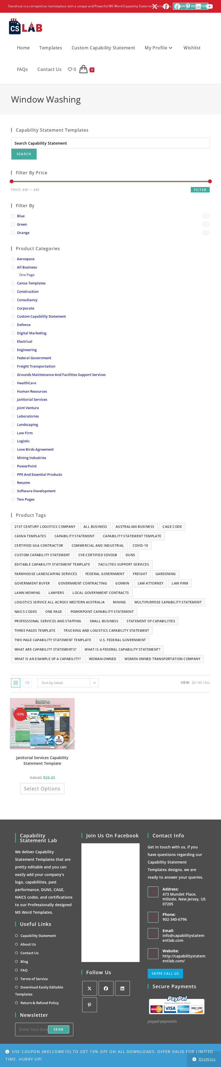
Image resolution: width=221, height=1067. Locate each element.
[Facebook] (106, 988)
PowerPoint (27, 466)
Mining (119, 602)
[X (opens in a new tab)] (154, 6)
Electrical (24, 341)
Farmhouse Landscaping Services (46, 574)
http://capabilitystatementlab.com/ (184, 958)
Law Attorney (151, 583)
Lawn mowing (27, 592)
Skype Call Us (165, 973)
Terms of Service (34, 978)
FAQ (23, 970)
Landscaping (27, 424)
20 (193, 682)
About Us (28, 944)
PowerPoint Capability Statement (102, 611)
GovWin (122, 583)
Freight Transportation (36, 366)
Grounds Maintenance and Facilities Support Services (61, 374)
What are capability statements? (45, 649)
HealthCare (26, 382)
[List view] (27, 682)
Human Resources (32, 391)
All (207, 682)
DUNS (130, 555)
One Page (26, 274)
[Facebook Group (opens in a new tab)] (177, 6)
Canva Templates (31, 283)
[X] (89, 988)
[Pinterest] (89, 1004)
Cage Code (172, 526)
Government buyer (32, 583)
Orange (23, 232)
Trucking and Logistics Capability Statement (106, 630)
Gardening (166, 574)
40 (200, 682)
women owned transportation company (162, 659)
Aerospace (25, 258)
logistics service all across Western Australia (60, 602)
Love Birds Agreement (35, 449)
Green (22, 224)
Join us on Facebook (112, 835)
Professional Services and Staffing (48, 621)
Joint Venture (28, 407)
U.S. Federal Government (122, 640)
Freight (140, 574)
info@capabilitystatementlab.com (183, 938)
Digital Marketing (31, 333)
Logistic (23, 441)
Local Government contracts (100, 592)
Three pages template (35, 630)
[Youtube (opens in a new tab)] (208, 6)
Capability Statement (74, 536)
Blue (21, 215)
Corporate (25, 308)
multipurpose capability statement (168, 602)
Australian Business (135, 526)
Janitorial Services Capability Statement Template (42, 760)
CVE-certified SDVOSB (97, 555)
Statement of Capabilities (151, 621)
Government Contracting (82, 583)
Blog (24, 961)
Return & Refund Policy (39, 1002)
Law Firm (25, 432)
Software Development (36, 490)
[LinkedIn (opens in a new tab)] (198, 6)
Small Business (104, 621)
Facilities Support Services (123, 564)
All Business (27, 267)
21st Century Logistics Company (45, 526)
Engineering (27, 349)
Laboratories (28, 416)
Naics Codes (26, 611)
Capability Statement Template (132, 536)
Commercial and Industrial (98, 545)
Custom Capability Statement (41, 316)
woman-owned (102, 659)
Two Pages (25, 499)
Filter (200, 190)
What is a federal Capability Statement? (122, 649)
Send (59, 1029)
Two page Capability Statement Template (53, 640)
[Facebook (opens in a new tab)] (166, 6)
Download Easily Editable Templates (39, 991)
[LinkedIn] (122, 988)
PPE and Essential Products (39, 474)
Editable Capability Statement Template (52, 564)
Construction (28, 291)
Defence (23, 324)
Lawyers (56, 592)
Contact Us (29, 952)
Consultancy (27, 299)
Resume (23, 482)
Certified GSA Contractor (39, 545)
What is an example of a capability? (48, 659)
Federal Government (34, 357)
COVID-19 (140, 545)
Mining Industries (31, 457)
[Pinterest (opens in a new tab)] (188, 6)
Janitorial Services (32, 399)
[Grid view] (15, 682)
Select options (42, 788)
